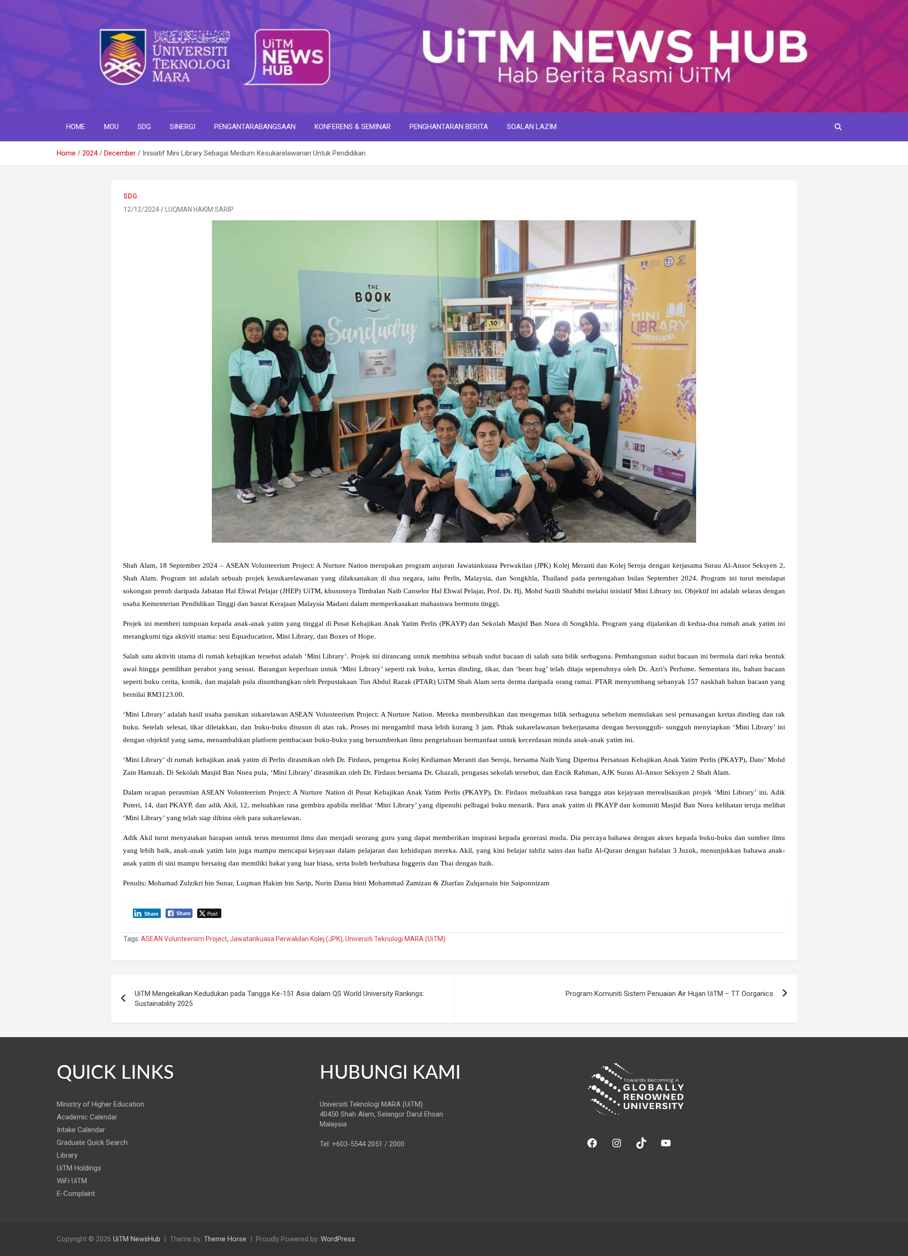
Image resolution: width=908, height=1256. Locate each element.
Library (67, 1155)
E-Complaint (76, 1193)
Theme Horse (225, 1239)
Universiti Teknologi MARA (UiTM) (395, 939)
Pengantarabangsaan (255, 126)
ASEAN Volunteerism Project (184, 939)
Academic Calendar (87, 1117)
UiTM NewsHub (136, 1239)
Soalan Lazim (532, 126)
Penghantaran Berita (449, 126)
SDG (144, 126)
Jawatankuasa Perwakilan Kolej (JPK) (286, 939)
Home (75, 126)
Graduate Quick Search (92, 1142)
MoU (111, 126)
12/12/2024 (141, 209)
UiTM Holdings (79, 1168)
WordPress (338, 1239)
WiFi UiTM (72, 1181)
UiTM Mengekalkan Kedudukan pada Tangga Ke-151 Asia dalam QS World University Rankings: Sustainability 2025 (279, 998)
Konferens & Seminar (352, 126)
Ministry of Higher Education (100, 1104)
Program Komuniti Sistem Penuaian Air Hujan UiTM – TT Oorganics (669, 993)
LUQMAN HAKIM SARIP (199, 209)
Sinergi (182, 126)
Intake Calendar (81, 1130)
